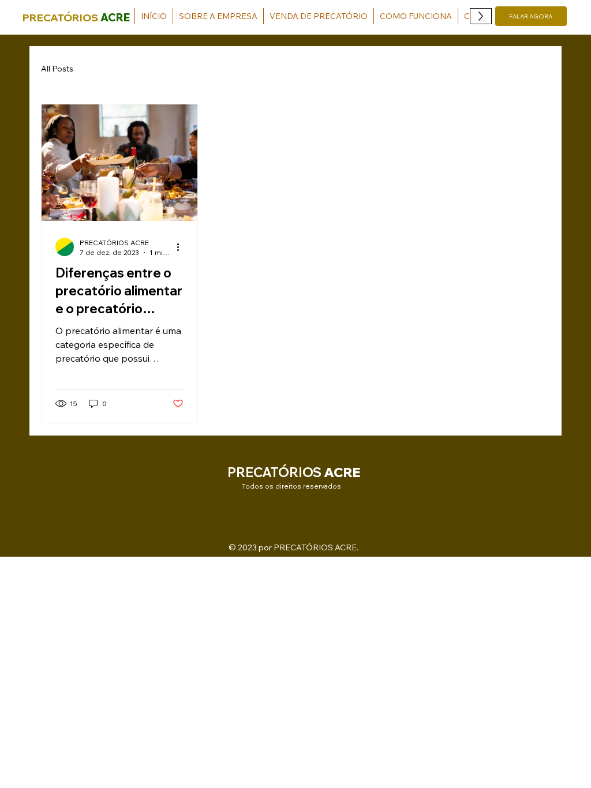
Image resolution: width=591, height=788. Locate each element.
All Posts (57, 68)
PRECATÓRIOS (60, 17)
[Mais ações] (182, 247)
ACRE (115, 17)
